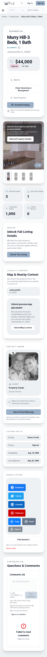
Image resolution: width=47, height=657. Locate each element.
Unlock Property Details (20, 139)
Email (31, 522)
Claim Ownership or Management (23, 89)
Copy (17, 522)
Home (4, 17)
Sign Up (40, 3)
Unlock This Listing (18, 255)
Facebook (19, 488)
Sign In (30, 3)
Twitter (18, 496)
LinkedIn (19, 505)
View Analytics (23, 540)
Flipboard (19, 513)
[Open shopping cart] (22, 3)
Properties (14, 17)
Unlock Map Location (23, 328)
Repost (18, 529)
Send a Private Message (23, 412)
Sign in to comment (18, 614)
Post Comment (31, 595)
